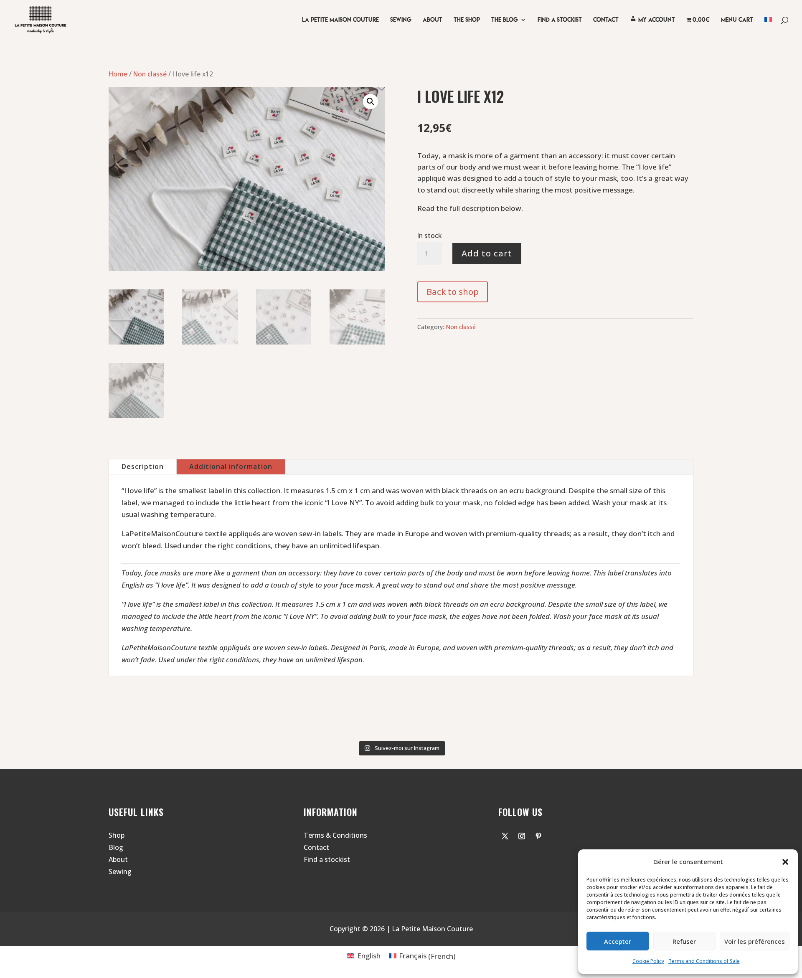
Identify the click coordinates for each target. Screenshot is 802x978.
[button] (785, 862)
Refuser (684, 941)
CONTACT (606, 20)
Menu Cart (737, 20)
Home (118, 74)
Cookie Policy (648, 961)
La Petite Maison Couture (340, 20)
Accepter (617, 941)
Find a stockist (327, 859)
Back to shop (452, 291)
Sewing (400, 20)
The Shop (467, 20)
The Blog (504, 20)
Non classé (150, 74)
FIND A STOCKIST (560, 20)
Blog (116, 847)
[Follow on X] (505, 836)
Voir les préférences (754, 941)
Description (143, 466)
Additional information (230, 466)
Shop (116, 835)
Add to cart (487, 253)
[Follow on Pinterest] (538, 836)
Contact (316, 847)
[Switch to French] (768, 28)
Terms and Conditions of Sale (704, 961)
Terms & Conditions (335, 835)
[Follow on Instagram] (521, 836)
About (432, 20)
